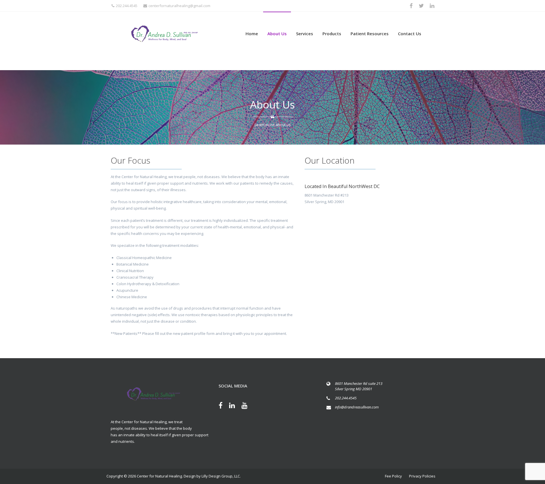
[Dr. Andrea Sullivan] (165, 33)
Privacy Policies (422, 476)
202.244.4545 (126, 5)
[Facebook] (223, 406)
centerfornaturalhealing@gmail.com (179, 5)
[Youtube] (247, 406)
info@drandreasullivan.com (357, 407)
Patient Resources (370, 33)
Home (252, 33)
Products (331, 33)
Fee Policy (393, 476)
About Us (277, 33)
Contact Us (409, 33)
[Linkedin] (235, 406)
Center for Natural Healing (159, 476)
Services (304, 33)
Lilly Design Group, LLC (221, 476)
